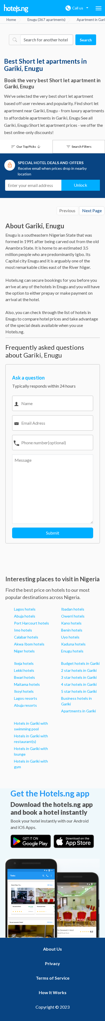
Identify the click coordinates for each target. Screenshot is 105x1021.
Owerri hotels (73, 616)
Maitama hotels (27, 684)
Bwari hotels (24, 677)
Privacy (52, 963)
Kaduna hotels (73, 644)
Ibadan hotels (72, 609)
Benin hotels (71, 630)
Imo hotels (23, 630)
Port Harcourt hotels (31, 623)
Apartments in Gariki (78, 711)
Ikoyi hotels (24, 691)
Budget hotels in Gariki (80, 663)
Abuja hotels (24, 616)
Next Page (92, 210)
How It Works (52, 992)
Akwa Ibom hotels (29, 644)
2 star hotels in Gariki (79, 670)
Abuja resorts (25, 705)
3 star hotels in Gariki (79, 677)
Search (86, 40)
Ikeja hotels (24, 663)
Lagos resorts (25, 698)
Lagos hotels (25, 609)
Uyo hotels (70, 637)
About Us (52, 948)
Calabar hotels (26, 637)
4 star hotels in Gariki (79, 684)
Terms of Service (52, 977)
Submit (52, 532)
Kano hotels (71, 623)
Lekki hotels (24, 670)
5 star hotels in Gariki (79, 691)
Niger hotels (24, 651)
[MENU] (98, 8)
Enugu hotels (72, 651)
